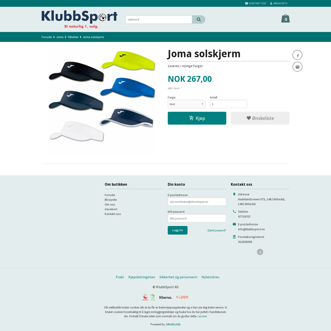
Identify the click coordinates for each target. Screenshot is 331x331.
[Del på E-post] (297, 67)
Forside (47, 37)
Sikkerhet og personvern (178, 277)
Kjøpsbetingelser (141, 277)
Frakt (120, 277)
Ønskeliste (262, 118)
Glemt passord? (216, 230)
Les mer (202, 316)
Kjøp (200, 118)
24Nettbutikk (173, 324)
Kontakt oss (113, 214)
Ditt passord (176, 212)
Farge (172, 97)
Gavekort (111, 209)
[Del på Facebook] (297, 55)
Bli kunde (111, 200)
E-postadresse (178, 195)
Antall (213, 97)
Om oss (110, 204)
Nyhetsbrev (210, 277)
